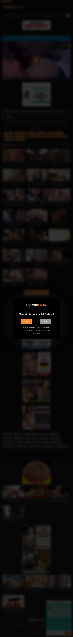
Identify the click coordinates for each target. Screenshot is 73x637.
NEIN (45, 321)
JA (27, 321)
